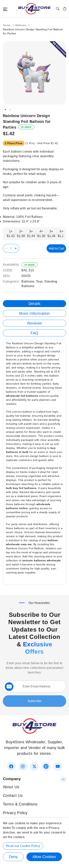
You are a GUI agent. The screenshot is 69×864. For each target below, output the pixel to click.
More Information (34, 313)
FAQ (34, 333)
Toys (39, 281)
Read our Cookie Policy (23, 845)
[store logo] (34, 8)
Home (7, 25)
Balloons (21, 25)
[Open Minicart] (64, 9)
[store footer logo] (34, 732)
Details (35, 303)
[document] (34, 841)
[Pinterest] (46, 766)
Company (12, 779)
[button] (5, 109)
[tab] (34, 303)
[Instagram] (22, 766)
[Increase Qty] (16, 248)
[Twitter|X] (34, 766)
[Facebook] (11, 766)
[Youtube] (57, 766)
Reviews (34, 323)
